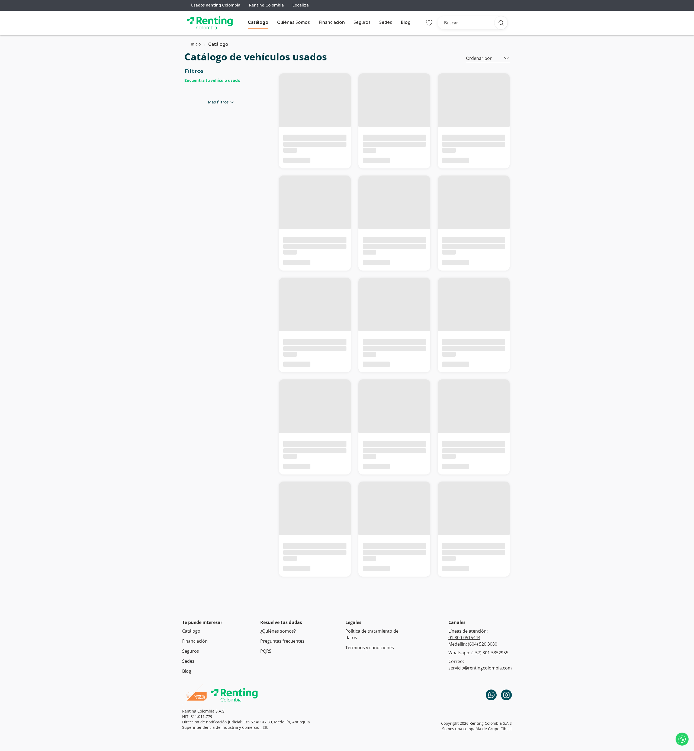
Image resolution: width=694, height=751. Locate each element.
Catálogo (258, 22)
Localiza (301, 5)
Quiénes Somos (293, 22)
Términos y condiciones (369, 648)
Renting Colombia (266, 5)
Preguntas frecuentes (282, 641)
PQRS (265, 651)
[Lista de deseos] (429, 23)
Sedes (385, 22)
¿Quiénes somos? (278, 631)
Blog (405, 22)
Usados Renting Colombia (215, 5)
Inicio (196, 44)
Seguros (362, 22)
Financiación (332, 22)
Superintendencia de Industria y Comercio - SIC (225, 727)
